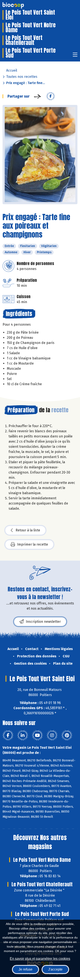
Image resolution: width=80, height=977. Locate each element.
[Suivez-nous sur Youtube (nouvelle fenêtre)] (37, 735)
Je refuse (25, 969)
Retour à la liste (28, 530)
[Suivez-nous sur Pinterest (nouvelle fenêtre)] (66, 735)
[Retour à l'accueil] (20, 5)
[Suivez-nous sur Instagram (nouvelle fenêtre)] (52, 735)
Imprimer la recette (32, 544)
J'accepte (55, 969)
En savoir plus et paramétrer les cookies (40, 958)
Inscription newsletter (43, 622)
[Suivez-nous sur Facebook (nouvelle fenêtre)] (8, 735)
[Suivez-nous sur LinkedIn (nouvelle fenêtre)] (22, 735)
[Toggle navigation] (75, 56)
